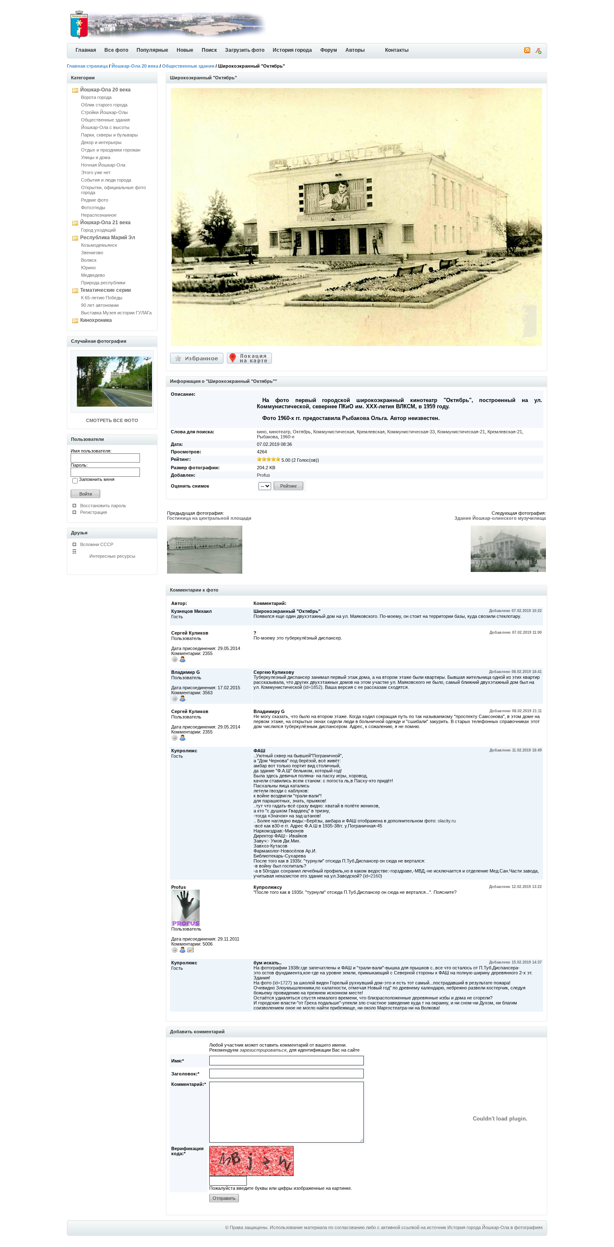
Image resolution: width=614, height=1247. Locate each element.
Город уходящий (98, 230)
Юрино (88, 267)
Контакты (396, 50)
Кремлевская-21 (504, 431)
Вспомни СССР (96, 544)
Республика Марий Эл (107, 237)
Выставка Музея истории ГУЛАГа (116, 312)
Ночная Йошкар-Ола (103, 164)
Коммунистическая (333, 431)
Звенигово (92, 252)
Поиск (209, 50)
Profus (263, 475)
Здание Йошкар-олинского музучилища (500, 518)
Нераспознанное (99, 215)
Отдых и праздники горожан (110, 149)
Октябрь (302, 431)
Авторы (355, 50)
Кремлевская (371, 431)
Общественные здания (188, 65)
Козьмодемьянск (99, 245)
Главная (86, 50)
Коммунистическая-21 (461, 431)
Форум (328, 50)
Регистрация (93, 512)
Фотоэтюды (93, 207)
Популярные (152, 50)
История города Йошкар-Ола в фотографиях (495, 1227)
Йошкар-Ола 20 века (135, 65)
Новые (185, 50)
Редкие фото (94, 199)
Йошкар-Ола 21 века (105, 222)
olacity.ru (447, 820)
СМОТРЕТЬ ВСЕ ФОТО (112, 420)
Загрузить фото (244, 50)
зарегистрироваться (263, 1049)
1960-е (287, 436)
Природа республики (103, 282)
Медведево (93, 275)
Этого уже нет (96, 172)
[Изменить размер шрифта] (538, 52)
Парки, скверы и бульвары (109, 134)
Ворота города (96, 97)
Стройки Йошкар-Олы (104, 112)
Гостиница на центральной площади (209, 518)
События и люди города (106, 179)
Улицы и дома (95, 157)
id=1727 (282, 982)
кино (261, 431)
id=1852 (313, 687)
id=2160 (373, 875)
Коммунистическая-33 (411, 431)
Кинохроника (96, 320)
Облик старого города (104, 104)
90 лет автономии (100, 305)
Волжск (88, 260)
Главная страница (87, 65)
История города (292, 50)
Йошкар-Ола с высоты (105, 127)
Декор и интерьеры (101, 142)
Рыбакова (267, 436)
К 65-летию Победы (101, 297)
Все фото (116, 50)
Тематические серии (105, 290)
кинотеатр (279, 431)
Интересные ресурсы (112, 556)
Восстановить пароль (103, 505)
